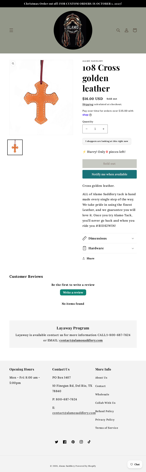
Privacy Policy (105, 419)
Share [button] (91, 258)
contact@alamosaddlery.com (81, 340)
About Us (101, 377)
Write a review (73, 292)
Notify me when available (109, 174)
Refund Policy (104, 411)
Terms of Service (106, 427)
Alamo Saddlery (67, 466)
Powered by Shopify (85, 466)
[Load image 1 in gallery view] (14, 147)
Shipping (87, 104)
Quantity (87, 121)
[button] (11, 30)
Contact (100, 386)
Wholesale (102, 394)
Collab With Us (105, 402)
